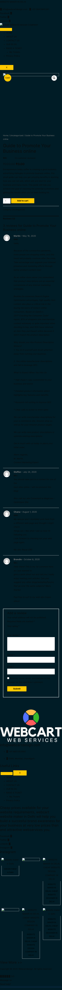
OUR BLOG (11, 44)
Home (5, 135)
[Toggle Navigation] (7, 773)
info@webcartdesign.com (20, 745)
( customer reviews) (25, 158)
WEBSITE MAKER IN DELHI (13, 2)
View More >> (11, 962)
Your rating (13, 626)
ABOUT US (11, 36)
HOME (9, 33)
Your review (13, 635)
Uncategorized (16, 135)
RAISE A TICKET (14, 48)
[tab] (31, 219)
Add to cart (22, 200)
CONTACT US (13, 40)
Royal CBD (27, 549)
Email (10, 666)
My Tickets (14, 52)
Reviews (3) (9, 218)
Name (11, 655)
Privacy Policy (13, 56)
